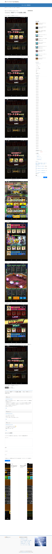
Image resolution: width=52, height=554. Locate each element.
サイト (6, 454)
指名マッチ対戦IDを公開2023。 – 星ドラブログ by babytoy (41, 164)
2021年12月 (37, 135)
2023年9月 (37, 102)
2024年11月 (37, 83)
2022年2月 (37, 132)
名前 (6, 447)
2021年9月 (37, 140)
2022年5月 (37, 127)
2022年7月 (37, 124)
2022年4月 (37, 129)
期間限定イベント (38, 73)
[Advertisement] (41, 15)
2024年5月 (37, 91)
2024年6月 (37, 89)
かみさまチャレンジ (38, 63)
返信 (6, 419)
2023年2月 (37, 113)
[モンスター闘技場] (7, 491)
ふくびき (37, 65)
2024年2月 (37, 94)
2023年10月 (37, 100)
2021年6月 (37, 145)
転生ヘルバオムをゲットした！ (42, 42)
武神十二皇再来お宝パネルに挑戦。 (40, 168)
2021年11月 (37, 137)
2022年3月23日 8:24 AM (9, 413)
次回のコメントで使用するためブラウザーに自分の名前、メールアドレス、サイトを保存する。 (19, 458)
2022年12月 (37, 116)
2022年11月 (37, 118)
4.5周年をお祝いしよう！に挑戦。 (25, 543)
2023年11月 (37, 99)
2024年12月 (37, 81)
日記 (36, 71)
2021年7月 (37, 143)
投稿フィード (39, 156)
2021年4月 (37, 148)
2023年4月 (37, 110)
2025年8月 (37, 78)
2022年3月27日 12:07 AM (9, 424)
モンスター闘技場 (30, 10)
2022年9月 (37, 121)
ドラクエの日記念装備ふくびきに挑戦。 (26, 540)
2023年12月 (37, 97)
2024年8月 (37, 86)
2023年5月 (37, 108)
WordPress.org (39, 159)
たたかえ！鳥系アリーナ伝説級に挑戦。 (40, 170)
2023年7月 (37, 105)
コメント (6, 437)
